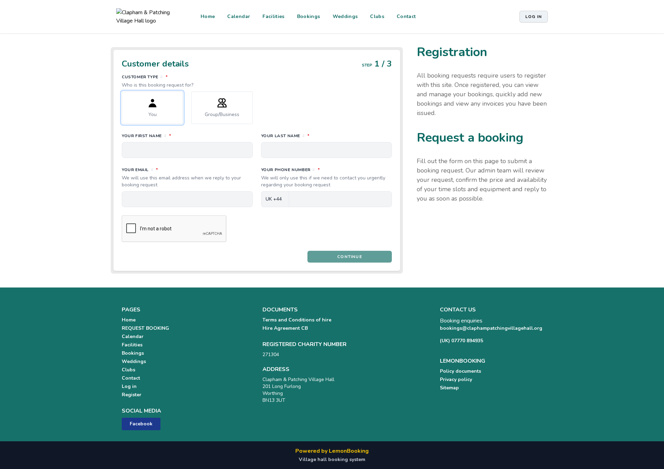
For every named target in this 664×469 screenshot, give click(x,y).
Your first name (177, 136)
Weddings (345, 16)
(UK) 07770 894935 (461, 340)
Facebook (141, 424)
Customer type (175, 81)
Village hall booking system (332, 459)
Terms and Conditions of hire (296, 320)
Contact (406, 16)
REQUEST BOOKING (145, 328)
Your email (181, 177)
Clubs (377, 16)
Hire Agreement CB (285, 328)
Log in (533, 16)
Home (208, 16)
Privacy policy (456, 379)
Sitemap (449, 387)
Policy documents (460, 371)
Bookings (308, 16)
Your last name (316, 136)
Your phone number (323, 177)
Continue (349, 256)
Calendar (238, 16)
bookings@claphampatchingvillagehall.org (491, 328)
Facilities (273, 16)
